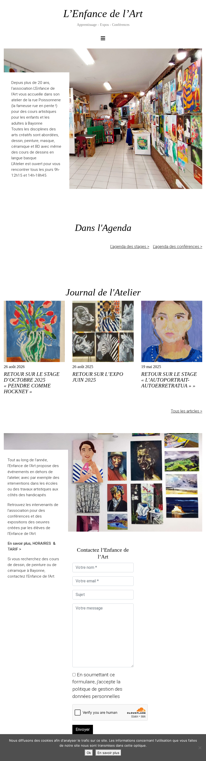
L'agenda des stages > (129, 246)
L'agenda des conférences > (177, 246)
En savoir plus (108, 753)
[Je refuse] (199, 747)
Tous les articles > (186, 411)
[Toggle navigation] (103, 40)
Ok (89, 753)
